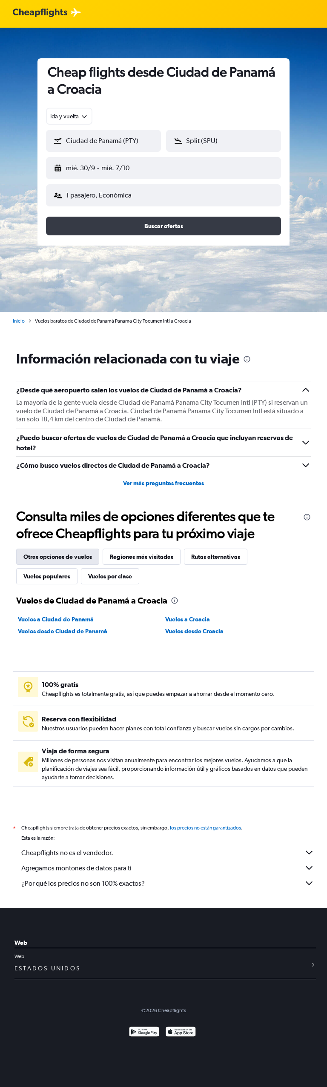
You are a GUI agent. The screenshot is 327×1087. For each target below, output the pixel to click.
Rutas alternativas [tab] (215, 556)
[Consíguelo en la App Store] (181, 1032)
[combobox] (69, 116)
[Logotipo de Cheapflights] (40, 13)
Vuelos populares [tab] (46, 576)
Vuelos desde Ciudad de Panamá (62, 631)
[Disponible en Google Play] (144, 1032)
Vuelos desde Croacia (194, 631)
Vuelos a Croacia (187, 619)
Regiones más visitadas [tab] (141, 556)
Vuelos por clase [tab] (110, 576)
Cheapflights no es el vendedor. (67, 853)
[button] (103, 141)
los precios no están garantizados (205, 828)
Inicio (19, 321)
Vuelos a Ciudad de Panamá (56, 619)
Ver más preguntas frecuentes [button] (163, 483)
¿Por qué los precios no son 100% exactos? (83, 883)
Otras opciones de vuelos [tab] (57, 556)
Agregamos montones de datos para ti (76, 868)
